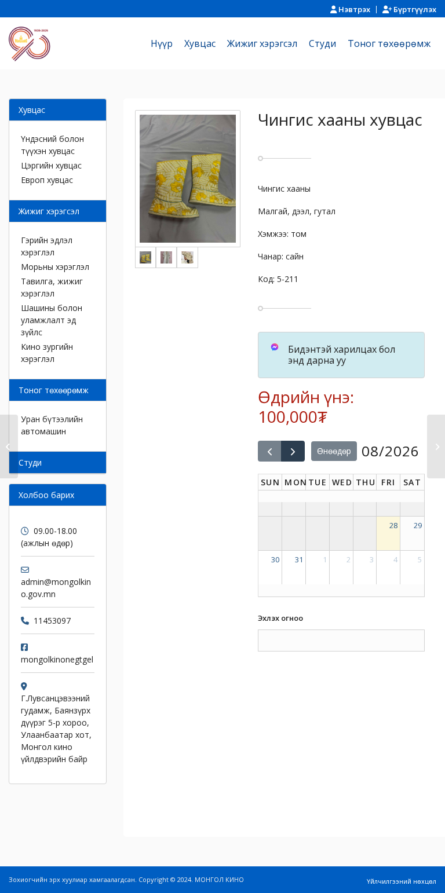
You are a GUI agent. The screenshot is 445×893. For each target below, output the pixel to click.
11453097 (52, 620)
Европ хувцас (47, 179)
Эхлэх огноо (280, 618)
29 (418, 525)
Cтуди (30, 462)
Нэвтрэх (353, 9)
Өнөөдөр (334, 450)
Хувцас (32, 109)
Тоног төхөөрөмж (54, 390)
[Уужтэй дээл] (9, 446)
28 (393, 525)
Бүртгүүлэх (414, 9)
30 (275, 559)
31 (299, 559)
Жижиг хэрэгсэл (49, 211)
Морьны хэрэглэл (55, 266)
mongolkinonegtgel (57, 659)
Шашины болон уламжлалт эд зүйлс (51, 320)
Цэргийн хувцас (51, 165)
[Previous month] (270, 451)
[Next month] (293, 451)
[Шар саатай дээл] (436, 446)
